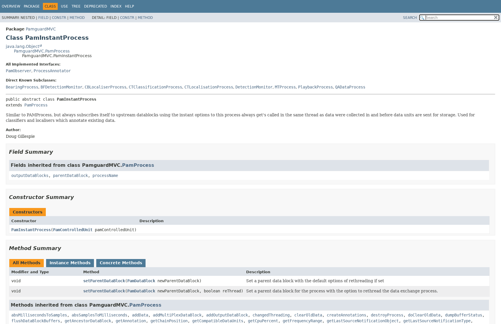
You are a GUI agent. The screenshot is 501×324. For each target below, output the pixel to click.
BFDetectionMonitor (61, 87)
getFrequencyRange (302, 320)
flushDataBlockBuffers (35, 320)
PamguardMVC (41, 29)
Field (43, 18)
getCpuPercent (263, 320)
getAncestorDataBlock (88, 320)
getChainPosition (169, 320)
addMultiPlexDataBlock (177, 315)
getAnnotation (131, 320)
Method (77, 18)
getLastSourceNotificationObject (363, 320)
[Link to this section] (57, 152)
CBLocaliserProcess (105, 87)
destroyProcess (387, 315)
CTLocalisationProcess (208, 87)
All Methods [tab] (26, 262)
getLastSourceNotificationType (437, 320)
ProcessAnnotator (52, 70)
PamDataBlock (141, 280)
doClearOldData (424, 315)
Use (64, 6)
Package (32, 6)
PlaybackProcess (315, 87)
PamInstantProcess (31, 229)
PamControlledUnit (72, 229)
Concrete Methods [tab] (121, 262)
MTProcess (285, 87)
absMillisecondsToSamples (39, 315)
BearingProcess (22, 87)
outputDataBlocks (29, 175)
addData (140, 315)
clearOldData (308, 315)
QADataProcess (350, 87)
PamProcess (36, 105)
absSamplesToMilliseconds (99, 315)
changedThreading (271, 315)
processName (105, 175)
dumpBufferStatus (463, 315)
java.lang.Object (22, 46)
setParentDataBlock (104, 280)
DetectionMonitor (254, 87)
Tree (76, 6)
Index (115, 6)
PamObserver (18, 70)
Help (129, 6)
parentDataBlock (70, 175)
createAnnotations (346, 315)
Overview (11, 6)
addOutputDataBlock (227, 315)
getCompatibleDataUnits (217, 320)
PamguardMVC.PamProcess (42, 51)
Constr (59, 18)
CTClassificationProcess (155, 87)
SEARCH (410, 18)
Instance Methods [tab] (70, 262)
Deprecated (95, 6)
